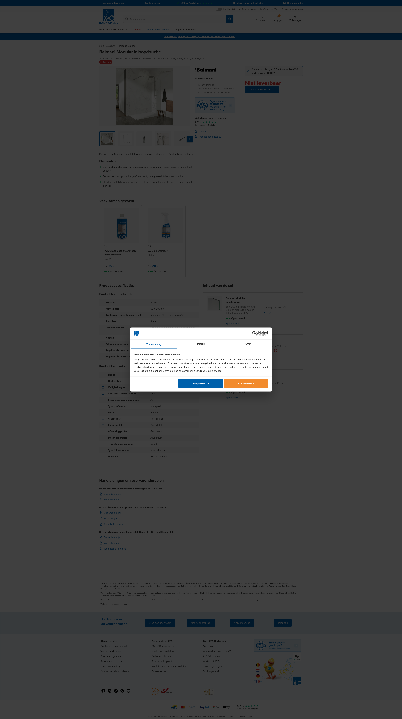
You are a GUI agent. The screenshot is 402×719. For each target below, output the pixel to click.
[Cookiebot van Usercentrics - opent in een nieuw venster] (254, 333)
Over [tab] (248, 343)
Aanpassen (199, 383)
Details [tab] (201, 343)
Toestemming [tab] (153, 344)
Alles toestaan (246, 383)
